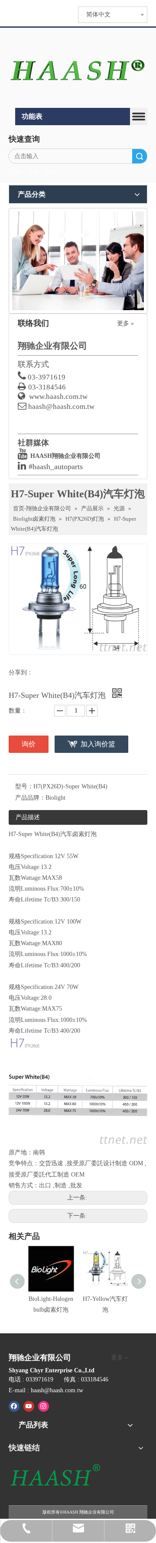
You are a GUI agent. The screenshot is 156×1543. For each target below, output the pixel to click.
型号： (24, 786)
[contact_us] (78, 261)
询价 (29, 744)
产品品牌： (30, 797)
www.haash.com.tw (58, 396)
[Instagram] (43, 1405)
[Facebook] (14, 1405)
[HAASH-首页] (78, 69)
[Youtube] (28, 1405)
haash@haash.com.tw (61, 406)
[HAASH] (55, 1476)
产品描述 (28, 817)
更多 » (125, 324)
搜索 (139, 156)
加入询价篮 (98, 744)
